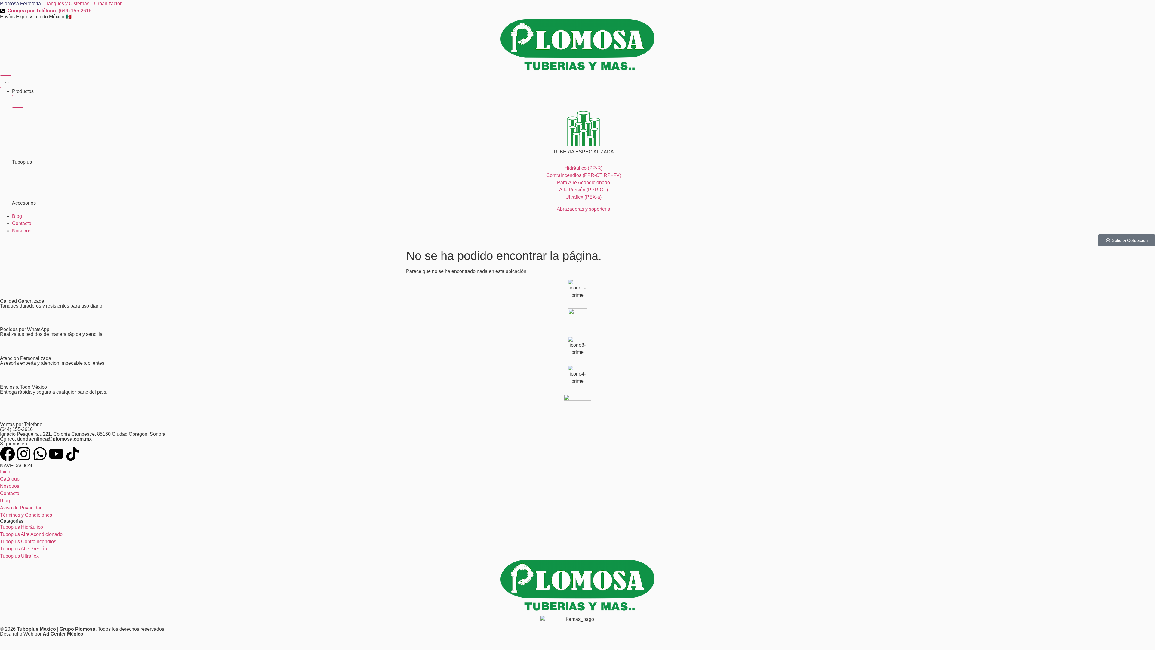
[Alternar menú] (5, 81)
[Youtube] (56, 453)
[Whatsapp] (40, 453)
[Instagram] (23, 453)
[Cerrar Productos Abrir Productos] (17, 101)
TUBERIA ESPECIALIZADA (583, 151)
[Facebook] (7, 453)
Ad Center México (63, 633)
